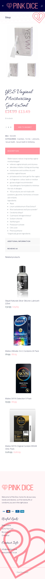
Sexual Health (10, 142)
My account (6, 532)
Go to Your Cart (7, 529)
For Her (27, 139)
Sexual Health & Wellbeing (25, 142)
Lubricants (35, 139)
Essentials (20, 139)
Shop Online (6, 525)
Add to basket (25, 127)
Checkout (5, 535)
